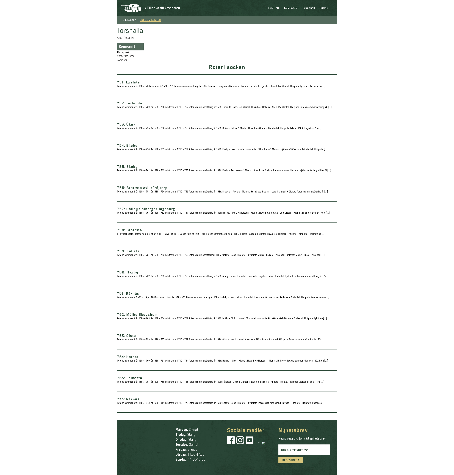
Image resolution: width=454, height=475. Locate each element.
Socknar (309, 8)
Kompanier (291, 8)
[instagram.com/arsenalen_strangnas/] (240, 442)
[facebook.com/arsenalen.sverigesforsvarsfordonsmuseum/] (231, 442)
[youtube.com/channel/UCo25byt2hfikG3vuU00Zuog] (250, 442)
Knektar (273, 8)
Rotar (324, 8)
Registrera (290, 460)
